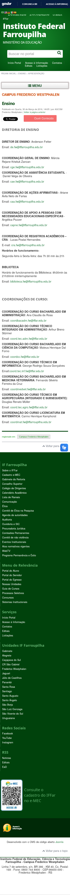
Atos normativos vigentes (16, 546)
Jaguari (6, 673)
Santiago (7, 691)
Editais (28, 65)
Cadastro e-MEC (11, 475)
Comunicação (9, 501)
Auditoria (7, 519)
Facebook (7, 733)
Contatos (57, 62)
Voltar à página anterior (35, 112)
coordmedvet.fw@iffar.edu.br (28, 389)
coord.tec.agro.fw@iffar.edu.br (28, 407)
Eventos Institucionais (14, 542)
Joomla (59, 842)
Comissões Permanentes (15, 533)
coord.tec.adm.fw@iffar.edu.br (28, 338)
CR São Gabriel (10, 664)
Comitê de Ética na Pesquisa (18, 510)
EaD (4, 767)
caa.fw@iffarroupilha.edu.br (27, 201)
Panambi (7, 682)
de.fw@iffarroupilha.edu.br (26, 147)
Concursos (8, 597)
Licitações (41, 65)
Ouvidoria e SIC (11, 524)
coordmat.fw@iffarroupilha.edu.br (30, 422)
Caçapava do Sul (11, 660)
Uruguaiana (8, 718)
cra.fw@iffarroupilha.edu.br (28, 245)
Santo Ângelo (9, 700)
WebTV (6, 551)
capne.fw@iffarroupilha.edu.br (28, 225)
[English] (5, 12)
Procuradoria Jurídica (13, 528)
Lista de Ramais (11, 497)
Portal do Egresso (12, 579)
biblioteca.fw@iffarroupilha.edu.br (30, 281)
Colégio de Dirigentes (14, 488)
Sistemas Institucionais (14, 602)
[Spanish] (15, 12)
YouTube (7, 738)
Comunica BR (29, 4)
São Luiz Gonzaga (12, 709)
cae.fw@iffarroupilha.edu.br (27, 181)
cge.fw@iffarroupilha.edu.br (27, 167)
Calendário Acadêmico (14, 492)
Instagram (7, 742)
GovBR (6, 4)
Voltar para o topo (56, 446)
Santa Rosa (8, 687)
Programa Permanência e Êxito (19, 555)
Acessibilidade (17, 15)
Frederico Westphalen (14, 669)
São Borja (7, 704)
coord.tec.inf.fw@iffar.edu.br (27, 371)
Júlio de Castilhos (12, 678)
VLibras (57, 15)
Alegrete (6, 655)
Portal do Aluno (10, 570)
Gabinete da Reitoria (13, 479)
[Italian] (11, 12)
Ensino (22, 73)
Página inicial (8, 73)
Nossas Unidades (11, 584)
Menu (36, 85)
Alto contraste (40, 15)
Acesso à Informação (36, 62)
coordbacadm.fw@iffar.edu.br (28, 320)
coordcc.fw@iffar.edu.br (24, 357)
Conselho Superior (12, 484)
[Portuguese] (2, 12)
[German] (8, 12)
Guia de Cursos (10, 588)
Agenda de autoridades (15, 515)
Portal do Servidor (12, 575)
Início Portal (14, 62)
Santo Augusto (10, 695)
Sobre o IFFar (10, 470)
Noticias (6, 758)
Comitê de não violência (15, 537)
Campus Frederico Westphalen (33, 437)
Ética (5, 506)
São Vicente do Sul (12, 713)
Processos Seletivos (13, 593)
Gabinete (7, 651)
